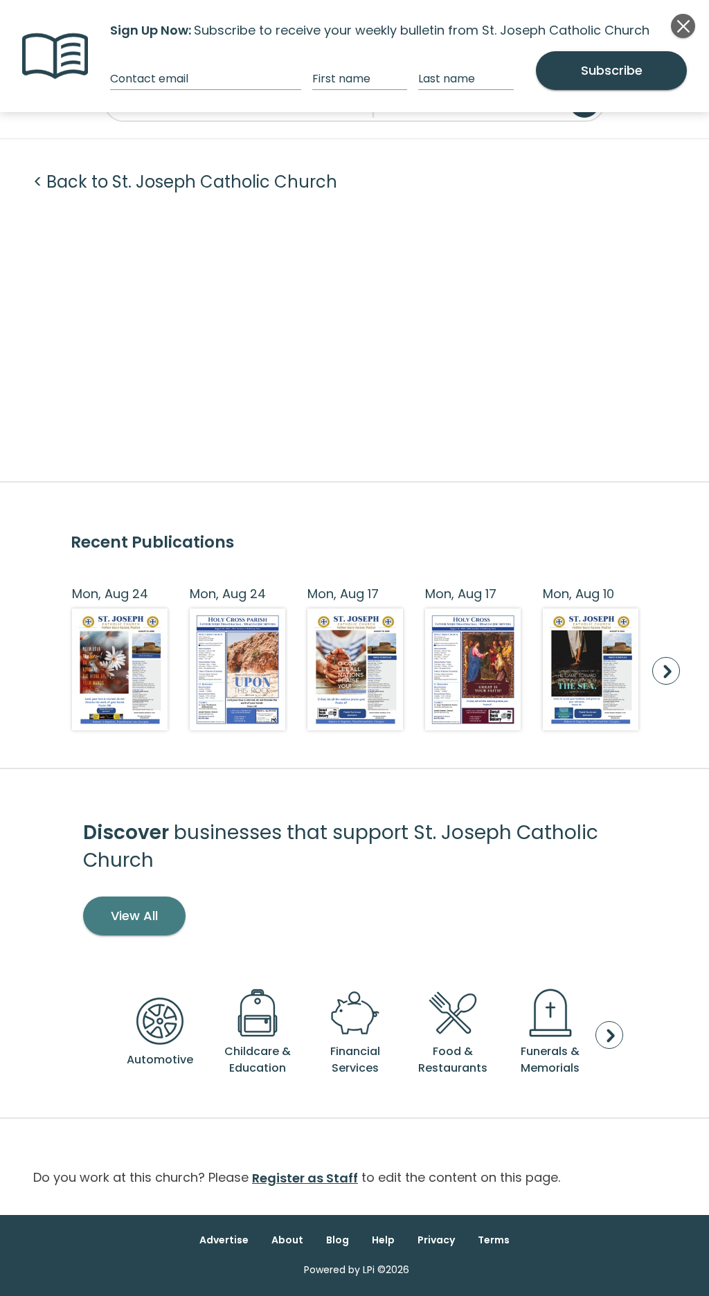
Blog (337, 1240)
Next (666, 671)
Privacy (436, 1240)
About (287, 1240)
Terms (494, 1240)
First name (341, 79)
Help (383, 1240)
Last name (446, 79)
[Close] (683, 26)
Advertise (224, 1240)
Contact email (149, 79)
